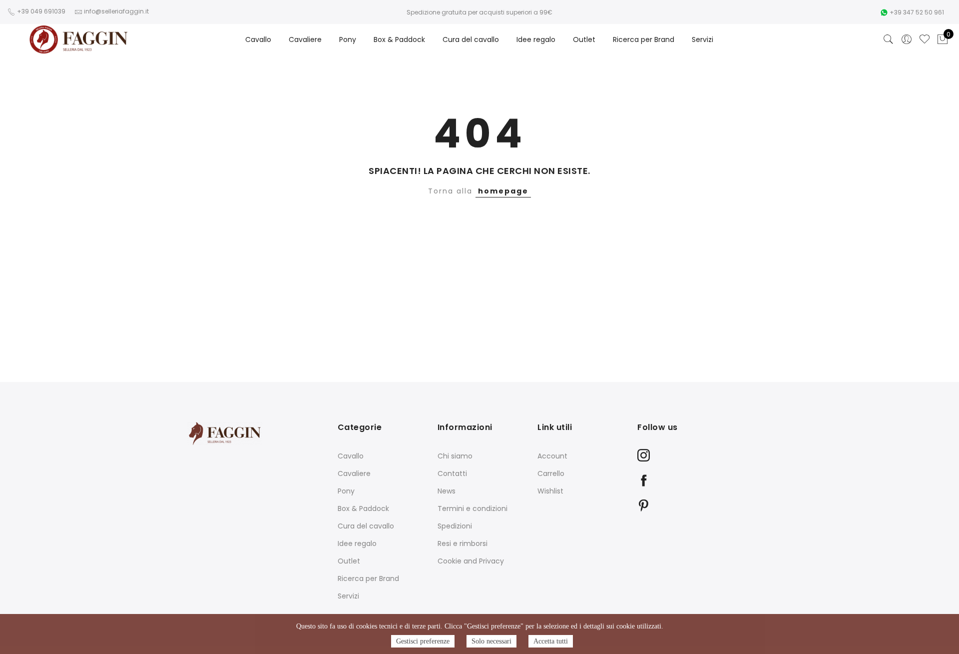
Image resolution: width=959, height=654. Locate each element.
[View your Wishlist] (925, 39)
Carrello (550, 473)
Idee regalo (535, 39)
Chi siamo (455, 456)
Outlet (584, 39)
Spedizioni (455, 526)
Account (552, 456)
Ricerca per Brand (643, 39)
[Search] (889, 39)
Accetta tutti (550, 641)
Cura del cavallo (471, 39)
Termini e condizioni (472, 509)
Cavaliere (305, 39)
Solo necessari (491, 641)
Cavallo (258, 39)
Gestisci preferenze (423, 641)
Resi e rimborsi (462, 543)
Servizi (702, 39)
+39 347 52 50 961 (917, 12)
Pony (347, 39)
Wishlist (550, 491)
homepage (503, 191)
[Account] (907, 39)
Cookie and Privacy (471, 561)
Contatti (452, 473)
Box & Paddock (399, 39)
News (447, 491)
